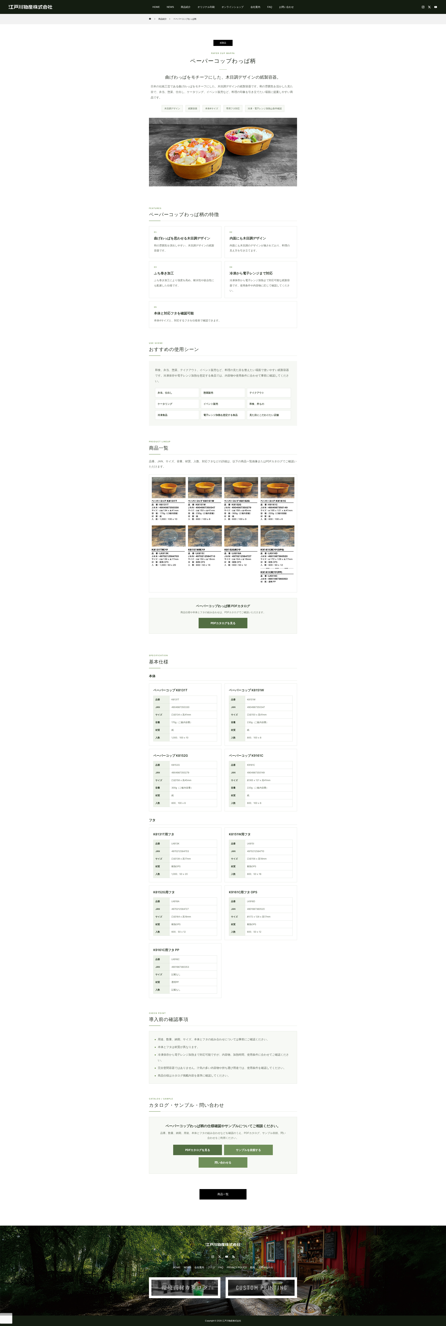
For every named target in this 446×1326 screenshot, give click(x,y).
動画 (252, 1267)
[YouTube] (435, 7)
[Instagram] (423, 7)
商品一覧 (223, 1194)
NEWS (170, 7)
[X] (429, 7)
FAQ (269, 7)
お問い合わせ (286, 7)
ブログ (211, 1267)
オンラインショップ (233, 7)
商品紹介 (186, 7)
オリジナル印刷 (206, 7)
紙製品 (223, 43)
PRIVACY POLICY (237, 1267)
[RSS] (233, 1256)
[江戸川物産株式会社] (30, 7)
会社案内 (255, 7)
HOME (156, 7)
